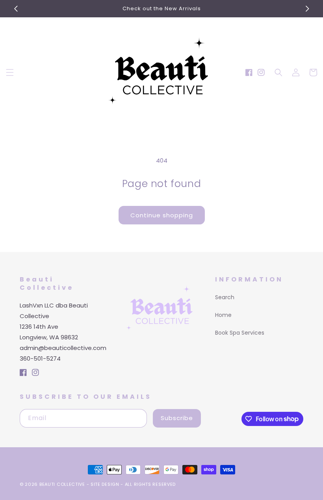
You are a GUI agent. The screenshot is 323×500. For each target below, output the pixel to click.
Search (224, 297)
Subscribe (177, 418)
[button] (10, 72)
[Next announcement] (307, 8)
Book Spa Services (239, 333)
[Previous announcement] (15, 8)
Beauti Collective (62, 484)
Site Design (105, 484)
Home (223, 315)
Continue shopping (161, 215)
